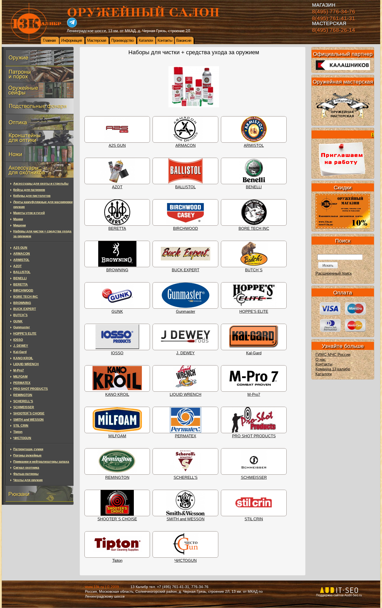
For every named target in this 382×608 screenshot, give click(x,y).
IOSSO (117, 353)
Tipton (117, 560)
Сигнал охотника (26, 467)
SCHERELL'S (185, 477)
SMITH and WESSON (186, 519)
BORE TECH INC (254, 228)
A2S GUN (117, 145)
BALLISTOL (185, 187)
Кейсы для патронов (29, 190)
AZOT (117, 187)
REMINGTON (117, 477)
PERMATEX (185, 436)
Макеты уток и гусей (29, 213)
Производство (122, 40)
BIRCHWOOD (185, 228)
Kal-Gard (253, 353)
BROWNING (117, 270)
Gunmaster (185, 311)
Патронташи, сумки (28, 449)
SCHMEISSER (254, 477)
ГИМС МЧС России (332, 355)
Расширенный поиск (333, 273)
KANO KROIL (117, 394)
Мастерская (96, 40)
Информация (71, 40)
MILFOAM (117, 436)
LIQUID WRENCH (185, 394)
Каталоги (146, 40)
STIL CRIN (254, 519)
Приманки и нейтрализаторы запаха (41, 462)
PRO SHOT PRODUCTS (254, 436)
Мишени (19, 225)
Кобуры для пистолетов (31, 196)
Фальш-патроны (25, 474)
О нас (320, 359)
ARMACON (185, 145)
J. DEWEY (185, 353)
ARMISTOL (254, 145)
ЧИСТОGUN (185, 560)
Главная (49, 40)
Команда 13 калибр (332, 369)
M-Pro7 (253, 394)
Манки (18, 219)
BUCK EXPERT (185, 270)
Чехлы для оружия (28, 480)
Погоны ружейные (27, 455)
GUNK (117, 311)
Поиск (342, 241)
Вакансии (183, 40)
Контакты (164, 40)
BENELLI (254, 187)
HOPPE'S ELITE (253, 311)
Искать (327, 265)
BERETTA (117, 228)
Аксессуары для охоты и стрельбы (40, 183)
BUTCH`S (253, 270)
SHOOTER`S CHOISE (117, 519)
